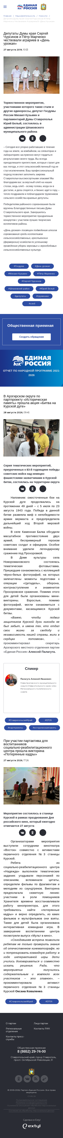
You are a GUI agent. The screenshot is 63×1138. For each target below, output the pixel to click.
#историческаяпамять (44, 727)
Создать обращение (31, 336)
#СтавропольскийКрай (20, 720)
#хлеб (32, 303)
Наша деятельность (25, 16)
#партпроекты (15, 727)
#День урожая (42, 266)
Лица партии (41, 1023)
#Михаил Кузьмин (17, 273)
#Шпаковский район (19, 288)
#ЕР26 (48, 720)
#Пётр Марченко (46, 273)
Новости (43, 16)
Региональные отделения (14, 1030)
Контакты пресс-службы (15, 1038)
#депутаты (20, 296)
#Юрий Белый (47, 288)
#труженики (42, 296)
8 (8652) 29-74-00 (31, 1051)
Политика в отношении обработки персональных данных (31, 1106)
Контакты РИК (42, 1028)
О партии (11, 1023)
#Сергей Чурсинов (31, 281)
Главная (8, 16)
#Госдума (19, 266)
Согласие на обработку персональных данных (31, 1110)
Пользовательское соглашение (31, 1100)
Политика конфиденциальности (31, 1103)
